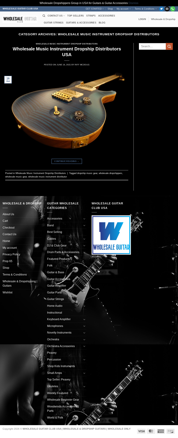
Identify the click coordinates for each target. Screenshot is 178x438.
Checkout (8, 227)
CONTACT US (55, 15)
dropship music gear (87, 173)
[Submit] (169, 46)
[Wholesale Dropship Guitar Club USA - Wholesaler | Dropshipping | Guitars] (20, 19)
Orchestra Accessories (61, 346)
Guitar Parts (54, 292)
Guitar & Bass (55, 272)
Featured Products (58, 258)
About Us (8, 214)
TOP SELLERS (75, 15)
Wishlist (7, 292)
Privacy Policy (11, 254)
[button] (142, 19)
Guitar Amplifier (56, 285)
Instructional (54, 312)
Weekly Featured (57, 393)
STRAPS (91, 15)
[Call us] (172, 8)
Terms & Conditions (145, 8)
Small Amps (54, 372)
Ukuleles (52, 386)
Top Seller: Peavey (58, 379)
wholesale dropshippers (110, 173)
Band (50, 225)
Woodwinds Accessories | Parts (63, 408)
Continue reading (66, 161)
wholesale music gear (16, 176)
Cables (51, 238)
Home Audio (54, 305)
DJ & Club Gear (57, 245)
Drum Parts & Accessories (63, 252)
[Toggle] (84, 219)
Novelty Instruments (59, 332)
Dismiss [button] (133, 3)
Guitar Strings (55, 299)
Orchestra (53, 339)
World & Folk (55, 417)
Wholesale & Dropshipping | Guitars (20, 283)
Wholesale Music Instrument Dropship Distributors (67, 44)
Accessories (54, 218)
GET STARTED (94, 8)
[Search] (44, 16)
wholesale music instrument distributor (47, 176)
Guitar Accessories (58, 279)
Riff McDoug (82, 65)
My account (122, 8)
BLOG (102, 22)
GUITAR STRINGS (54, 22)
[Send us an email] (167, 8)
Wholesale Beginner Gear (63, 399)
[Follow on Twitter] (161, 8)
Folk (49, 265)
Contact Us (9, 234)
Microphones (55, 326)
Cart (5, 220)
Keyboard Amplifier (59, 319)
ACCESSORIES (106, 15)
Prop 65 (7, 261)
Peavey (51, 352)
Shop (110, 8)
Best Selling (54, 231)
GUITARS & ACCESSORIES (81, 22)
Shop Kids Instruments (61, 366)
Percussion (54, 359)
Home (6, 241)
